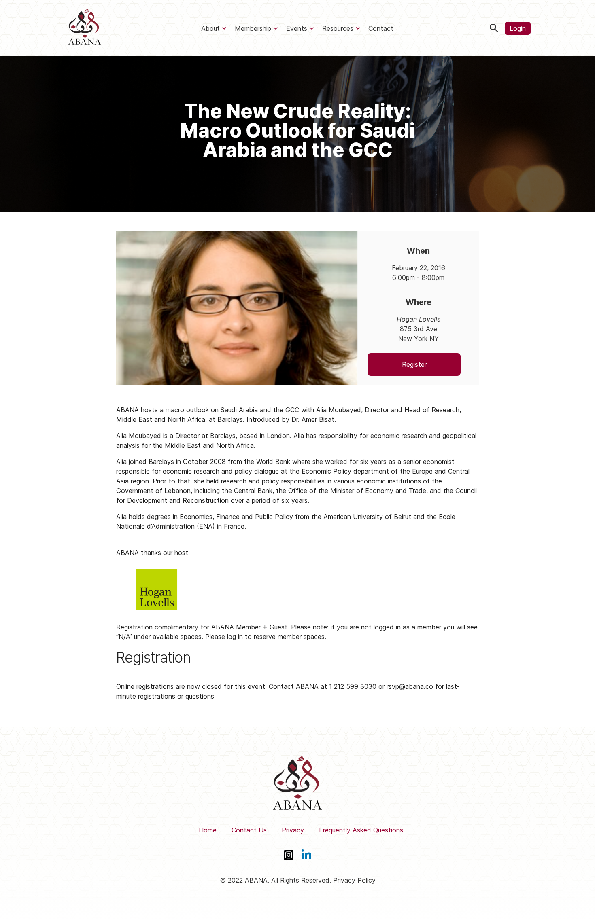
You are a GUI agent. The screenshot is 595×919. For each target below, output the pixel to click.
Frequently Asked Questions (361, 830)
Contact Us (249, 830)
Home (208, 830)
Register (414, 364)
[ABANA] (84, 28)
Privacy (293, 830)
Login (518, 28)
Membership (253, 28)
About (210, 28)
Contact (380, 28)
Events (296, 28)
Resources (337, 28)
